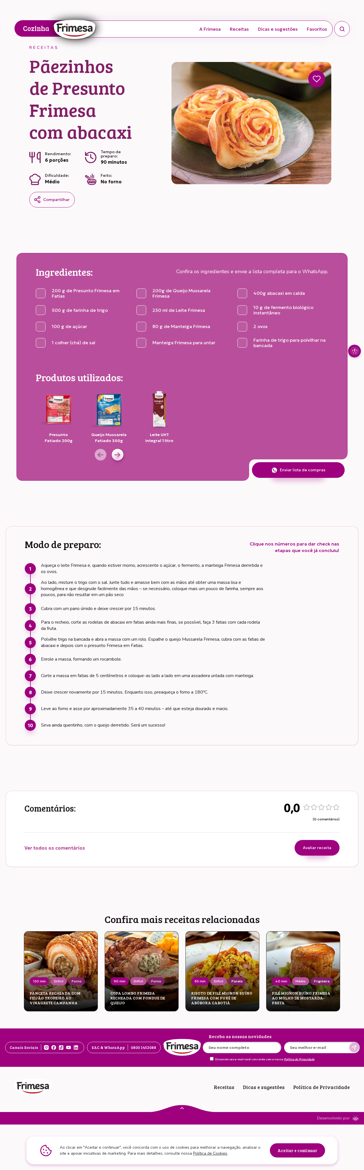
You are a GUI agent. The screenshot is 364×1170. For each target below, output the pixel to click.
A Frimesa (210, 29)
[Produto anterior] (100, 454)
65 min (200, 981)
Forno (77, 981)
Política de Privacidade (299, 1059)
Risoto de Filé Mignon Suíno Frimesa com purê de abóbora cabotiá (221, 998)
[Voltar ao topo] (182, 1107)
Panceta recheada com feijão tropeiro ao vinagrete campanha (55, 998)
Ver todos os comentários (54, 848)
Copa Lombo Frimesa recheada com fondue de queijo (137, 998)
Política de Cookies (210, 1153)
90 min (119, 981)
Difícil (58, 981)
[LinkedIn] (76, 1047)
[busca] (342, 29)
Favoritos (317, 29)
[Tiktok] (61, 1047)
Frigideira (322, 981)
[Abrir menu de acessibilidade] (354, 351)
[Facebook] (53, 1047)
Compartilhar (56, 199)
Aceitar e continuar (297, 1150)
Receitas (239, 29)
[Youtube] (68, 1047)
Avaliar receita (317, 847)
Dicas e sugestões (278, 29)
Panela (237, 981)
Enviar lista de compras (302, 469)
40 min (281, 981)
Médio (300, 981)
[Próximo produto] (117, 454)
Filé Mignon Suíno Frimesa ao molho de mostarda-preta (301, 998)
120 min (39, 981)
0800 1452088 (143, 1047)
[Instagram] (46, 1047)
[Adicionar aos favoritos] (316, 78)
